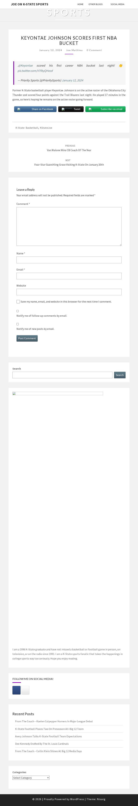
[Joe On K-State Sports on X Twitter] (25, 690)
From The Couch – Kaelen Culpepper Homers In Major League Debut (54, 721)
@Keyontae (25, 65)
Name (20, 253)
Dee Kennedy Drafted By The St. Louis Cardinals (42, 743)
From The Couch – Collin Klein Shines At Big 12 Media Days (48, 751)
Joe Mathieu (74, 50)
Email (20, 269)
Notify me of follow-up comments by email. (41, 315)
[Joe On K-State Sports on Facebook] (16, 690)
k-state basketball (26, 127)
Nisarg (101, 799)
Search (16, 368)
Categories (19, 772)
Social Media (117, 4)
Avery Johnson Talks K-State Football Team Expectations (48, 736)
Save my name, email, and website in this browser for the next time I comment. (66, 301)
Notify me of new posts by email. (35, 328)
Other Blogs (96, 4)
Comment (23, 204)
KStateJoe (46, 127)
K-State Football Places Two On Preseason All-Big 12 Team (49, 729)
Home (80, 4)
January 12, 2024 (72, 80)
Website (21, 285)
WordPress (77, 799)
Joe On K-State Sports (29, 4)
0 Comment (94, 50)
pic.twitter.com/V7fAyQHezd (35, 71)
